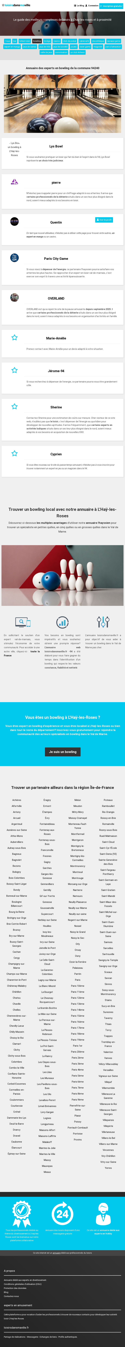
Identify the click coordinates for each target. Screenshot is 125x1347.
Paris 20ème (77, 1051)
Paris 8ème (78, 1093)
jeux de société (60, 46)
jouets (74, 46)
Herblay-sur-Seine (47, 920)
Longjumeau (47, 1124)
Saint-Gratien (108, 890)
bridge (47, 41)
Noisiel (77, 926)
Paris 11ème (77, 992)
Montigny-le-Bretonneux (77, 848)
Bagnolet (16, 860)
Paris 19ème (77, 1039)
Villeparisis (108, 1120)
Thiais (108, 1024)
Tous (7, 41)
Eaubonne (17, 1141)
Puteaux (108, 800)
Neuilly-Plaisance (78, 902)
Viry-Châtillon (108, 1156)
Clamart (17, 1044)
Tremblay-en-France (108, 1044)
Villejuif (108, 1082)
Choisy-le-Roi (17, 1038)
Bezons (17, 866)
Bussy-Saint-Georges (17, 944)
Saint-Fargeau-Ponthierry (108, 872)
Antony (17, 812)
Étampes (47, 812)
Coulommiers (17, 1100)
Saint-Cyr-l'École (108, 848)
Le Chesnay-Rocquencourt (47, 1000)
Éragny (47, 800)
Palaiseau (78, 968)
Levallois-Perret (47, 1100)
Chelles (17, 1010)
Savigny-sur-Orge (108, 966)
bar (14, 41)
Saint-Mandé (108, 896)
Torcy (108, 1030)
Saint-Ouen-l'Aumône (108, 924)
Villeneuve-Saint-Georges (108, 1112)
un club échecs (77, 52)
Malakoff (47, 1142)
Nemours (78, 896)
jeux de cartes (29, 46)
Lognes (47, 1118)
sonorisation (61, 52)
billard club (25, 41)
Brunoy (16, 930)
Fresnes (47, 856)
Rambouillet (108, 806)
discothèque (98, 41)
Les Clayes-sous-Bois (47, 1064)
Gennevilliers (47, 884)
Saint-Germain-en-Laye (108, 882)
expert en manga (12, 46)
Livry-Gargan (47, 1112)
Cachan (17, 952)
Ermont (47, 806)
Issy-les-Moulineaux (47, 934)
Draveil (16, 1135)
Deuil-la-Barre (17, 1123)
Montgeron (77, 840)
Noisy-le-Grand (77, 932)
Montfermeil (77, 834)
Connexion (92, 6)
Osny (77, 956)
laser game (85, 46)
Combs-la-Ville (16, 1067)
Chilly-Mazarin (16, 1032)
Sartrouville (108, 954)
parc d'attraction (113, 46)
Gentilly (47, 890)
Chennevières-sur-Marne (16, 1018)
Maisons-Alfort (47, 1130)
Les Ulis (47, 1094)
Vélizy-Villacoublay (108, 1064)
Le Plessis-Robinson (47, 1032)
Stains (108, 1000)
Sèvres (108, 984)
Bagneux (16, 854)
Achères (16, 800)
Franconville (47, 850)
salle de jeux (46, 52)
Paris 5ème (78, 1075)
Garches (47, 868)
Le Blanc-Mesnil (47, 986)
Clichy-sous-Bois (17, 1056)
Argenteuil (16, 824)
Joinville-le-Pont (47, 948)
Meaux (47, 1172)
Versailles (108, 1070)
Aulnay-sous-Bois (16, 848)
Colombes (16, 1062)
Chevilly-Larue (16, 1026)
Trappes (108, 1036)
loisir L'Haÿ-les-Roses (14, 1318)
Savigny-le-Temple (108, 960)
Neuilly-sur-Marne (78, 908)
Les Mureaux (47, 1078)
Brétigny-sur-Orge (16, 918)
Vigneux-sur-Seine (108, 1076)
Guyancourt (47, 914)
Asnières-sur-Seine (17, 830)
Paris (77, 980)
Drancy (16, 1129)
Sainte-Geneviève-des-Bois (108, 862)
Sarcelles (108, 948)
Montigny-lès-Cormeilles (77, 858)
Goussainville (47, 908)
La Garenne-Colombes (47, 972)
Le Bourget (47, 992)
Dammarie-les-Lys (16, 1118)
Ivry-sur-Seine (47, 942)
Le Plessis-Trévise (47, 1040)
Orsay (78, 950)
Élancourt (17, 1147)
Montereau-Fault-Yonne (78, 826)
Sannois (108, 942)
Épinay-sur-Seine (17, 1153)
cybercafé (84, 41)
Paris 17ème (77, 1028)
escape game (113, 41)
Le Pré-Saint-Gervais (47, 1048)
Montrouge (77, 878)
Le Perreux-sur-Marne (47, 1022)
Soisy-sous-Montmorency (108, 992)
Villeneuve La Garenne (108, 1096)
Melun (78, 800)
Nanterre (77, 890)
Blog (6, 1292)
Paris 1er (77, 1045)
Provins (78, 1139)
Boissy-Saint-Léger (17, 884)
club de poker (69, 41)
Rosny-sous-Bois (108, 830)
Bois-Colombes (17, 878)
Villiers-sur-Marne (108, 1144)
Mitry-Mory (77, 812)
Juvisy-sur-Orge (47, 954)
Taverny (108, 1018)
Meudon (78, 806)
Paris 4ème (78, 1069)
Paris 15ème (77, 1016)
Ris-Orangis (108, 812)
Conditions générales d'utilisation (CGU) (23, 1284)
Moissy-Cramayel (78, 818)
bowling (37, 41)
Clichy (17, 1050)
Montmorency (77, 866)
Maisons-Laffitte (47, 1136)
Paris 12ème (77, 998)
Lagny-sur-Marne (47, 980)
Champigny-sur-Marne (16, 966)
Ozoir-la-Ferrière (77, 962)
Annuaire (8, 1280)
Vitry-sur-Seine (108, 1162)
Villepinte (108, 1126)
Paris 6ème (78, 1081)
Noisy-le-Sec (77, 938)
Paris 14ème (77, 1010)
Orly (78, 944)
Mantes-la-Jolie (47, 1148)
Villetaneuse (108, 1132)
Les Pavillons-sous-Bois (47, 1086)
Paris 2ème (78, 1057)
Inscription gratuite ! (112, 6)
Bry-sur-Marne (16, 936)
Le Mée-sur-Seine (47, 1014)
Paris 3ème (78, 1063)
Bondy (17, 890)
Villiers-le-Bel (108, 1138)
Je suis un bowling (62, 752)
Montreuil (78, 872)
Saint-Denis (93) (108, 854)
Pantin (77, 974)
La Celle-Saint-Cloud (47, 962)
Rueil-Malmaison (108, 836)
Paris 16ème (77, 1022)
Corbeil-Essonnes (16, 1084)
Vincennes (108, 1150)
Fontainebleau (47, 824)
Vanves (108, 1058)
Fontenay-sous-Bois (47, 842)
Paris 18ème (77, 1034)
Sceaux (108, 972)
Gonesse (47, 902)
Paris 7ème (78, 1087)
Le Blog (80, 6)
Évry (47, 818)
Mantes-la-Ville (47, 1154)
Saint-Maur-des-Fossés (108, 904)
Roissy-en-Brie (108, 818)
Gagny (47, 862)
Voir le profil (105, 220)
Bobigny (17, 872)
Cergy (17, 958)
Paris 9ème (78, 1099)
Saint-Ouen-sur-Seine (108, 934)
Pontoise (78, 1133)
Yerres (108, 1168)
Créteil (16, 1112)
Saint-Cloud (108, 842)
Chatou (17, 998)
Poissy (77, 1121)
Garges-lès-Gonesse (47, 876)
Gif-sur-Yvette (47, 896)
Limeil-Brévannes (47, 1106)
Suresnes (108, 1012)
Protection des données (15, 1288)
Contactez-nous (11, 1296)
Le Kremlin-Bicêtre (47, 1008)
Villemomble (108, 1088)
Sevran (108, 978)
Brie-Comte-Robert (17, 924)
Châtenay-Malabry (16, 986)
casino (57, 41)
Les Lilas (47, 1072)
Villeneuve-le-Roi (108, 1104)
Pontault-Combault (78, 1127)
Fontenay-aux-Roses (47, 832)
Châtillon (16, 992)
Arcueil (16, 818)
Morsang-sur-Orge (77, 884)
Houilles (47, 926)
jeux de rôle (44, 46)
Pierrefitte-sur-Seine (78, 1107)
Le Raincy (47, 1056)
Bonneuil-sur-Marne (16, 896)
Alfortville (17, 806)
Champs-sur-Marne (17, 974)
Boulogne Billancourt (16, 904)
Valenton (108, 1052)
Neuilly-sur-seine (77, 914)
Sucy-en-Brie (108, 1006)
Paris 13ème (77, 1004)
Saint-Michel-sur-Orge (108, 914)
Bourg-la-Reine (16, 912)
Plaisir (78, 1115)
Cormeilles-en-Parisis (16, 1092)
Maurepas (47, 1166)
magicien (98, 46)
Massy (47, 1160)
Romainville (108, 824)
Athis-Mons (17, 836)
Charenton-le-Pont (17, 980)
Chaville (17, 1004)
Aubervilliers (16, 842)
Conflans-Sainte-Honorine (17, 1075)
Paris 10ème (77, 986)
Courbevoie (17, 1106)
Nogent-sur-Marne (77, 920)
